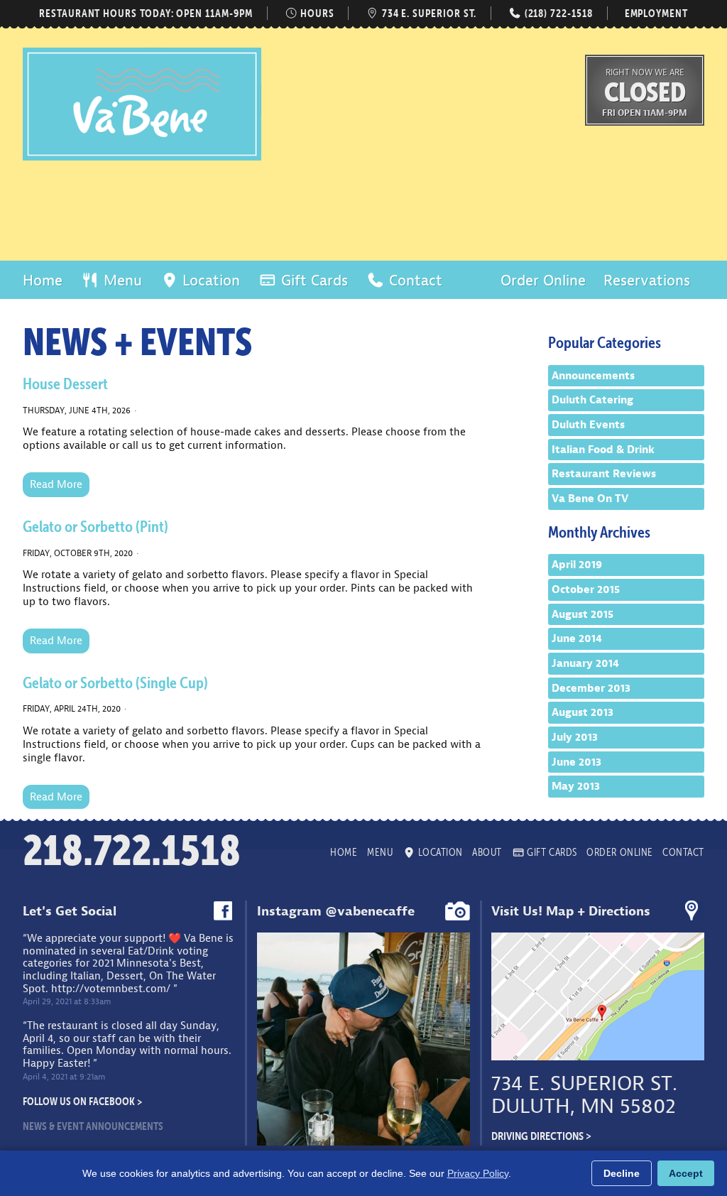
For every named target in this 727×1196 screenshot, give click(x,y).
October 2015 (586, 589)
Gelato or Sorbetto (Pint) (95, 526)
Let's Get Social (69, 911)
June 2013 (576, 762)
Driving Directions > (541, 1136)
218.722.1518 (132, 850)
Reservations (646, 280)
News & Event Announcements (93, 1126)
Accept (686, 1173)
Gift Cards (312, 280)
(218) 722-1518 (557, 13)
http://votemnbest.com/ (110, 989)
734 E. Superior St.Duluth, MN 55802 (584, 1094)
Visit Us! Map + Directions (570, 911)
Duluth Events (588, 425)
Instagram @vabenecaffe (336, 911)
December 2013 (591, 688)
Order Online (543, 280)
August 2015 (582, 614)
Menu (120, 280)
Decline (621, 1173)
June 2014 (577, 638)
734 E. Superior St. (427, 13)
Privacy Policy (477, 1173)
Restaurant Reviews (604, 474)
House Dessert (65, 383)
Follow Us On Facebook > (82, 1101)
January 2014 (585, 663)
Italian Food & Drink (603, 449)
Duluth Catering (592, 400)
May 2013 (576, 786)
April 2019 (577, 565)
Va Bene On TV (590, 498)
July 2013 (575, 737)
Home (42, 280)
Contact (413, 280)
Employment (656, 13)
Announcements (593, 376)
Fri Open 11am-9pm (644, 113)
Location (209, 280)
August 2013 (582, 712)
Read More (56, 484)
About (487, 852)
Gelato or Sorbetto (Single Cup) (115, 682)
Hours (315, 13)
